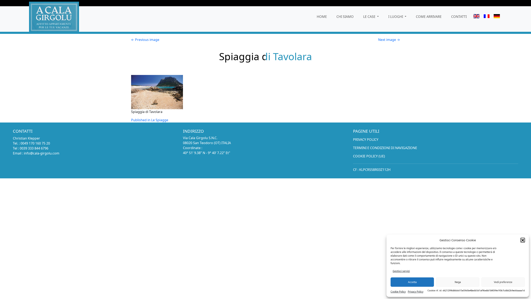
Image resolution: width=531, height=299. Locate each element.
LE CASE (369, 16)
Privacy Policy (415, 291)
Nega (458, 282)
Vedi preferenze (503, 282)
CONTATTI (459, 16)
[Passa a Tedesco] (497, 17)
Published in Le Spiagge (149, 120)
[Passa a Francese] (487, 17)
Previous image (145, 39)
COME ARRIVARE (429, 16)
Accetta (412, 282)
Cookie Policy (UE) (369, 156)
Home (322, 16)
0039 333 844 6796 (34, 148)
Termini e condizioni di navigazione (385, 148)
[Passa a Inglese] (476, 17)
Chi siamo (345, 16)
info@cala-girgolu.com (41, 153)
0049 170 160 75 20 (35, 143)
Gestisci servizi (401, 271)
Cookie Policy (398, 291)
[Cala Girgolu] (54, 17)
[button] (523, 240)
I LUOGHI (396, 16)
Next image (389, 39)
